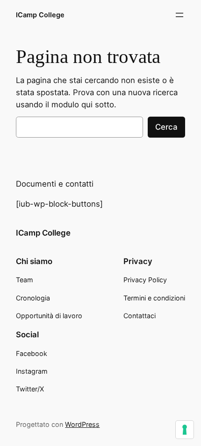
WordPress (82, 424)
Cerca (166, 127)
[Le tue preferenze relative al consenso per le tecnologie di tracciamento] (185, 430)
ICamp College (40, 15)
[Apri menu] (179, 15)
